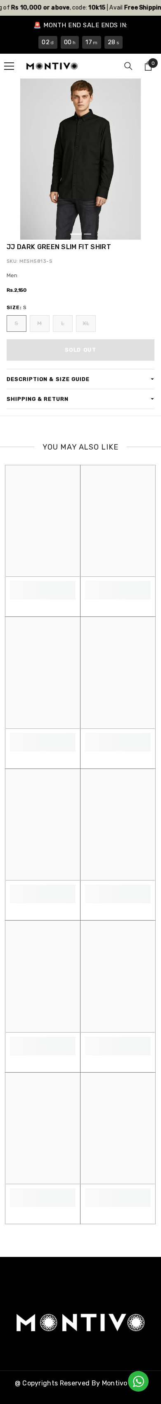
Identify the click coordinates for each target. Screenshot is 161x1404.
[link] (43, 585)
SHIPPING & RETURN (38, 399)
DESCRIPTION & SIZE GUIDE (48, 379)
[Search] (128, 66)
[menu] (9, 66)
